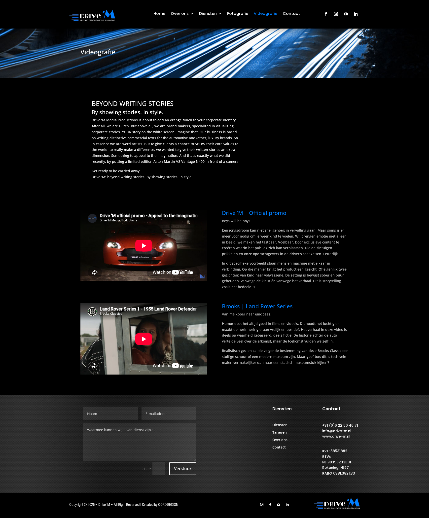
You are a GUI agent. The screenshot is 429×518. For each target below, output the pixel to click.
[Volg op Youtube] (346, 14)
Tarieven (279, 433)
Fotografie (237, 14)
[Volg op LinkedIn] (356, 14)
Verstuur (182, 468)
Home (159, 14)
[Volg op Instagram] (336, 14)
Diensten (208, 14)
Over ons (180, 14)
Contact (291, 14)
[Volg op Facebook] (326, 14)
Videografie (265, 14)
